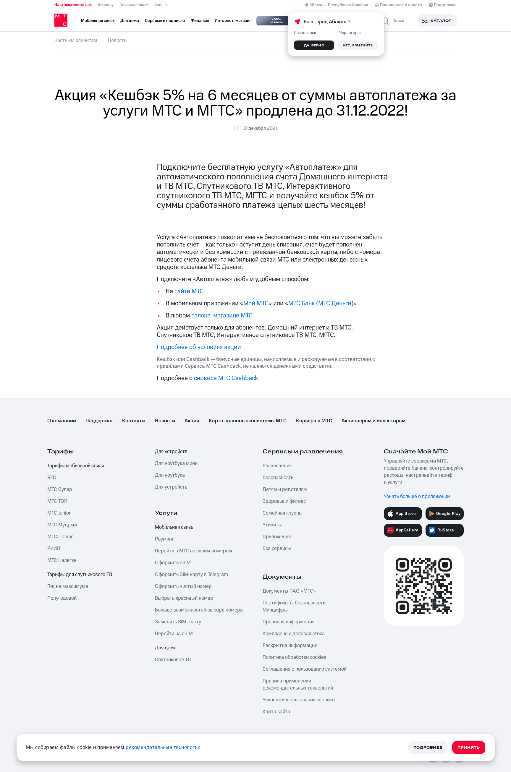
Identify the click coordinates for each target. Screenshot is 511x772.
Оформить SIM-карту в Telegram (191, 574)
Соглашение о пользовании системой (305, 669)
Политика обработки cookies (294, 657)
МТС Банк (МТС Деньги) (320, 303)
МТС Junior (59, 513)
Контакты (133, 420)
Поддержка (99, 420)
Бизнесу (106, 5)
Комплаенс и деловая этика (294, 633)
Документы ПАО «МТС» (289, 591)
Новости (165, 420)
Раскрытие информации (290, 645)
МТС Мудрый (62, 524)
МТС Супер (59, 489)
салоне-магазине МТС (222, 315)
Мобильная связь (174, 527)
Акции (192, 420)
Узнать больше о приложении (417, 496)
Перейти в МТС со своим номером (193, 550)
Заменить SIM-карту (178, 621)
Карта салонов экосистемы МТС (248, 420)
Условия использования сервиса (299, 699)
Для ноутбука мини (176, 463)
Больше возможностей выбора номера (199, 610)
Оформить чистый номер (183, 586)
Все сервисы (277, 548)
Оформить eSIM (173, 562)
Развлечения (277, 465)
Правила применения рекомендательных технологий (298, 684)
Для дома (166, 647)
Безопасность (278, 477)
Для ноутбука (170, 475)
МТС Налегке (62, 560)
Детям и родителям (285, 489)
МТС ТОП (57, 501)
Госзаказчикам (133, 5)
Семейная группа (282, 513)
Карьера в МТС (314, 420)
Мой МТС (256, 303)
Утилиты (272, 524)
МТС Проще (60, 536)
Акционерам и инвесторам (373, 420)
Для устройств (171, 451)
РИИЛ (53, 548)
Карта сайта (276, 711)
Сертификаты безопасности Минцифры (294, 606)
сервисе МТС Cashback (226, 378)
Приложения (277, 536)
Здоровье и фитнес (284, 501)
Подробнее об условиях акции (199, 347)
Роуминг (164, 539)
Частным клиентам (73, 5)
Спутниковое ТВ (173, 659)
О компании (61, 420)
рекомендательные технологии (163, 747)
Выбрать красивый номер (184, 598)
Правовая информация (288, 621)
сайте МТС (188, 291)
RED (51, 477)
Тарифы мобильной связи (75, 465)
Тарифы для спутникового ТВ (79, 574)
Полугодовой (62, 598)
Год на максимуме (67, 586)
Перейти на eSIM (174, 633)
